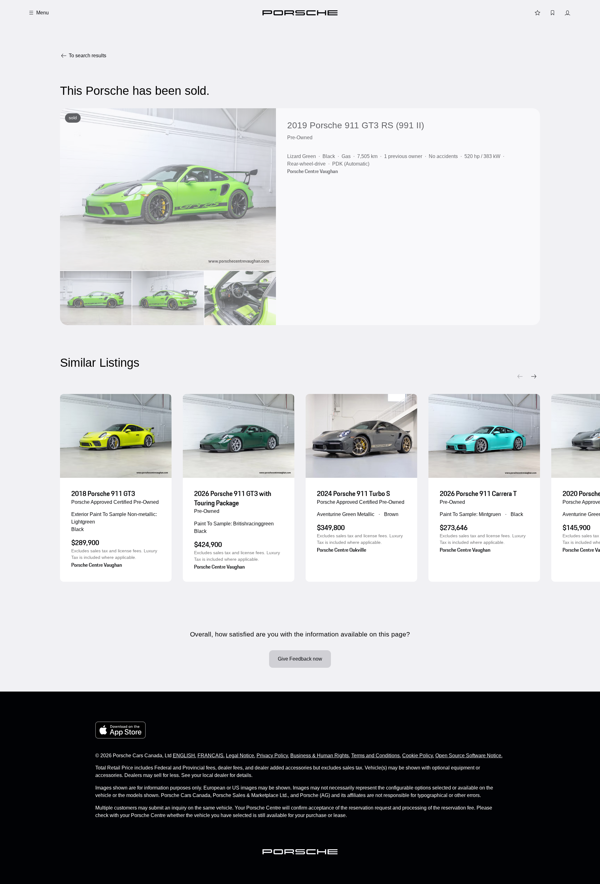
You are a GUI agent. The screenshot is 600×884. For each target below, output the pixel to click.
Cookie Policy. (418, 755)
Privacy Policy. (273, 755)
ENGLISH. (184, 755)
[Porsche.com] (300, 12)
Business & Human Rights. (320, 755)
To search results (87, 55)
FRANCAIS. (211, 755)
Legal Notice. (240, 755)
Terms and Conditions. (376, 755)
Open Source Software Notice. (468, 755)
